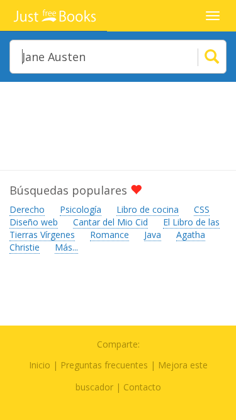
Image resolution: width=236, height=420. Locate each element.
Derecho (27, 209)
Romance (109, 235)
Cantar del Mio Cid (110, 222)
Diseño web (33, 222)
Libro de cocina (147, 209)
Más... (66, 247)
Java (152, 235)
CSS (202, 209)
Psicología (80, 209)
